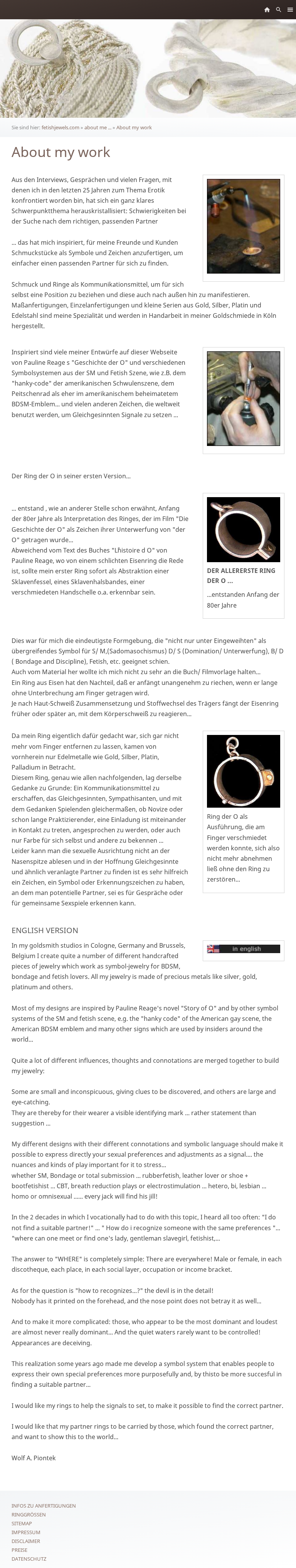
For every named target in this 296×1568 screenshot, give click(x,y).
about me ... (97, 127)
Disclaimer (26, 1541)
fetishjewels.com (60, 127)
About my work (134, 127)
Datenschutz (29, 1558)
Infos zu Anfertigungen (44, 1505)
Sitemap (22, 1523)
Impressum (26, 1532)
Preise (19, 1549)
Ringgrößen (29, 1514)
